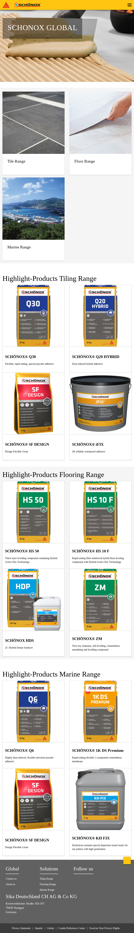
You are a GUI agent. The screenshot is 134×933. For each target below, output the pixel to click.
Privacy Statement (21, 928)
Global (50, 928)
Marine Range (47, 889)
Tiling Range (46, 878)
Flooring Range (48, 884)
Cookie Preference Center (71, 928)
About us (10, 884)
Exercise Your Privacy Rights (104, 928)
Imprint (38, 928)
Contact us (11, 878)
